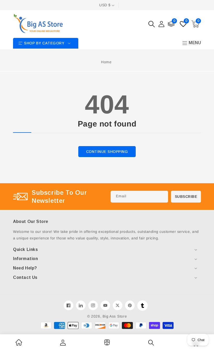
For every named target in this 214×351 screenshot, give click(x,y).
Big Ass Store (115, 316)
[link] (19, 344)
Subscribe (186, 196)
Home (106, 62)
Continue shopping (107, 151)
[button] (151, 24)
